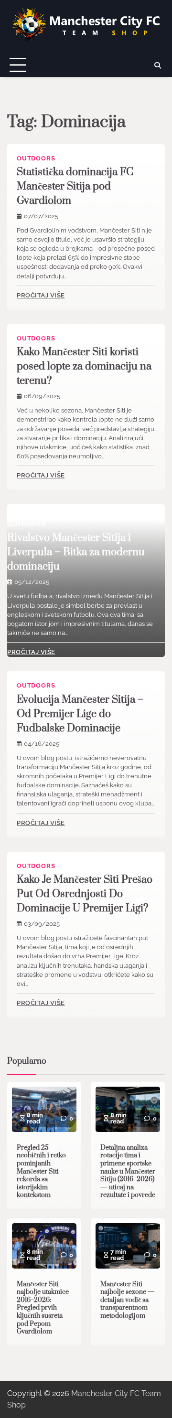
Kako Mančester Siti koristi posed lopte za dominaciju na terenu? (84, 366)
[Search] (157, 65)
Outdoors (36, 158)
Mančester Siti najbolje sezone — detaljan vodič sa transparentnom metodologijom (127, 1300)
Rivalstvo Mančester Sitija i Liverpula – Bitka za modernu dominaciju (76, 552)
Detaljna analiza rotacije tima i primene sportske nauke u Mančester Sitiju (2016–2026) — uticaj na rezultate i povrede (127, 1171)
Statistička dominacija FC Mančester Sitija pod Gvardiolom (75, 186)
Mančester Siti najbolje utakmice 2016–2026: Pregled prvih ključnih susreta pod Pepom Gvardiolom (43, 1308)
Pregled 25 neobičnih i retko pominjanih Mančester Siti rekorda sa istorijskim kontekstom (41, 1171)
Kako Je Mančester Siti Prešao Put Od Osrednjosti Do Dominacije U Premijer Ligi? (84, 894)
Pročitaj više (41, 295)
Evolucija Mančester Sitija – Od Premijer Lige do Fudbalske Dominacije (80, 714)
